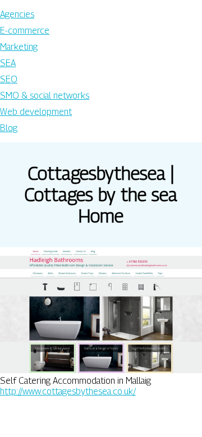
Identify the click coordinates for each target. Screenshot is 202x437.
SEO (8, 79)
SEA (8, 63)
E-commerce (24, 30)
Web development (36, 111)
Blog (8, 128)
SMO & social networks (44, 95)
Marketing (19, 46)
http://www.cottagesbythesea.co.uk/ (68, 391)
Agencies (17, 14)
